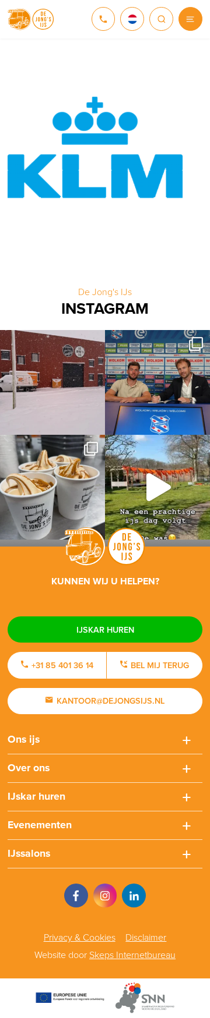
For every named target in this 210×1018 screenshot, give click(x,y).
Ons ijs (24, 739)
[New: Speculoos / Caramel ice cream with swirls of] (52, 487)
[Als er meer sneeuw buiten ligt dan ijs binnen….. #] (52, 382)
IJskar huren (105, 629)
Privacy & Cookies (80, 937)
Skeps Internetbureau (132, 955)
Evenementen (40, 824)
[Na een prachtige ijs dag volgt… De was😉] (157, 487)
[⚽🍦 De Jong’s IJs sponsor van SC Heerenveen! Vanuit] (157, 382)
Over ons (29, 767)
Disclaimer (145, 937)
